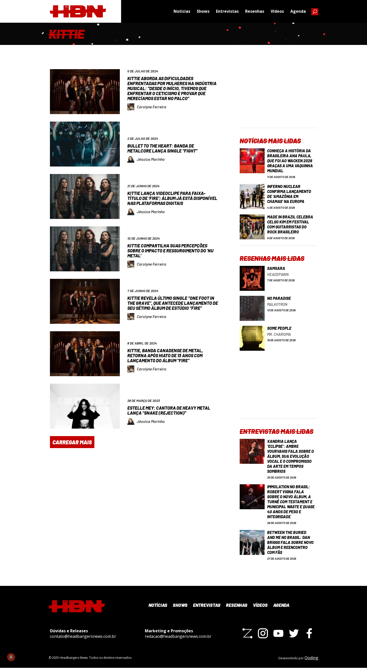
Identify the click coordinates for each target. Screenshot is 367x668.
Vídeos (277, 11)
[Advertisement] (278, 96)
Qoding (311, 658)
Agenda (298, 11)
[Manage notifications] (11, 657)
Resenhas (254, 11)
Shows (203, 11)
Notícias (182, 11)
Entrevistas (227, 11)
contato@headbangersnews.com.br (83, 636)
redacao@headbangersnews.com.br (178, 636)
